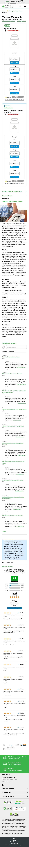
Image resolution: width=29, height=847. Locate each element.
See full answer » (21, 367)
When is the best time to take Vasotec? (12, 373)
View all (4, 531)
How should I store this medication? (11, 357)
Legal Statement (14, 842)
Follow (3, 358)
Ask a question (21, 21)
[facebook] (3, 784)
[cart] (22, 1)
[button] (14, 98)
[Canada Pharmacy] (8, 6)
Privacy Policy (14, 843)
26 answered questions (8, 21)
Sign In (7, 1)
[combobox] (15, 59)
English (14, 840)
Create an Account (15, 1)
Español (14, 838)
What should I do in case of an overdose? (12, 515)
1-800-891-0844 (11, 777)
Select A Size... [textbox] (14, 59)
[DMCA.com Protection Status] (14, 814)
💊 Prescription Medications (14, 11)
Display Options (11, 747)
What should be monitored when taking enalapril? (14, 409)
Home (4, 11)
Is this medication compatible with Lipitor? (12, 480)
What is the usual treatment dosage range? (13, 426)
